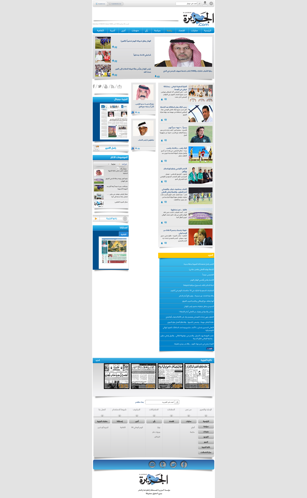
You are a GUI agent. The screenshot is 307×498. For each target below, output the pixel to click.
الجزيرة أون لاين (103, 427)
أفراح (193, 427)
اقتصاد (171, 421)
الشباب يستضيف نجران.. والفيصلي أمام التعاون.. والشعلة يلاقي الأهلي (174, 190)
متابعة (192, 432)
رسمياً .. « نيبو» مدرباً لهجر (177, 127)
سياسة (206, 426)
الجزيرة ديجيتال (120, 99)
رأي (154, 421)
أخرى (123, 30)
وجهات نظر (156, 432)
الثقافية (123, 234)
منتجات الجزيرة (102, 421)
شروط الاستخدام (119, 409)
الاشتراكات (153, 409)
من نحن (188, 409)
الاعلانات (171, 409)
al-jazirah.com (101, 3)
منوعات (206, 431)
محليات (188, 421)
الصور (206, 441)
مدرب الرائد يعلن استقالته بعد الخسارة (173, 106)
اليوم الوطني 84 (137, 427)
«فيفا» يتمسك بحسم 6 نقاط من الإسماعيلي (175, 231)
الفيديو (206, 436)
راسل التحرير (110, 148)
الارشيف (136, 409)
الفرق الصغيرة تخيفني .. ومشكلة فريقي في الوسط (175, 88)
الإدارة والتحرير (206, 409)
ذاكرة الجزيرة (206, 359)
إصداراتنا (120, 421)
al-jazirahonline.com (116, 3)
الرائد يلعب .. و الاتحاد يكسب (176, 148)
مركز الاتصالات (206, 452)
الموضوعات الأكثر (119, 157)
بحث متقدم (140, 401)
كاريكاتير (157, 436)
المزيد (210, 254)
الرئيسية (207, 30)
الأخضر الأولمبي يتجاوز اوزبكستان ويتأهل (175, 170)
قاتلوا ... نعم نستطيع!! (179, 209)
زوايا (158, 427)
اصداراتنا (123, 227)
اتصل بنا (102, 409)
